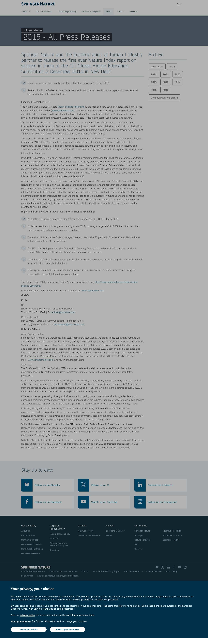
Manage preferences (21, 621)
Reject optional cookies (67, 629)
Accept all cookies (29, 629)
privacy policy (27, 615)
